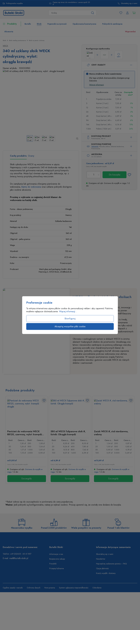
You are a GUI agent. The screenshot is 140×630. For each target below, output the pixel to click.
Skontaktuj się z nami (129, 3)
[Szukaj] (92, 13)
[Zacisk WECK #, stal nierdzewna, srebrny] (113, 413)
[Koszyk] (134, 12)
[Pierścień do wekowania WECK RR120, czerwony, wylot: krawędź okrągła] (26, 413)
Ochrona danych (33, 587)
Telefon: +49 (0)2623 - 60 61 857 (17, 554)
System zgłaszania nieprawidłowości (73, 587)
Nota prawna (49, 587)
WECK (5, 46)
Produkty (12, 23)
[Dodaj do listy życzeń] (129, 174)
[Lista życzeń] (121, 12)
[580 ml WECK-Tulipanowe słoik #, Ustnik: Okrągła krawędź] (70, 413)
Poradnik (52, 563)
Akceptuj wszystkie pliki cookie (70, 326)
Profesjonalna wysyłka (14, 3)
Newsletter (100, 559)
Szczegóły (26, 478)
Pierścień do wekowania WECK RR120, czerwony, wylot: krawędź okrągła (24, 433)
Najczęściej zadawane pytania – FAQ (111, 563)
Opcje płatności (102, 568)
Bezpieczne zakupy (57, 559)
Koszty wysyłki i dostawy (106, 573)
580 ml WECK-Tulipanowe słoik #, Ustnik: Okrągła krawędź (68, 433)
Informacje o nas (56, 554)
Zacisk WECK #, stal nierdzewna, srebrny (111, 433)
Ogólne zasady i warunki (13, 587)
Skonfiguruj (70, 318)
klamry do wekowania (31, 186)
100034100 (94, 147)
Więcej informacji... (68, 311)
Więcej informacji (96, 85)
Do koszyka (114, 174)
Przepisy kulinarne (56, 568)
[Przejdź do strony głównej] (14, 12)
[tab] (18, 156)
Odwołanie (96, 587)
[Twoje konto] (127, 12)
